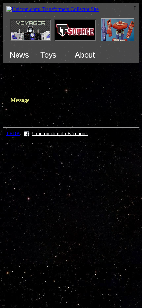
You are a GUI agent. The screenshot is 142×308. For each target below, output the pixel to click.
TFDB (13, 133)
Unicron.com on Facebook (60, 133)
